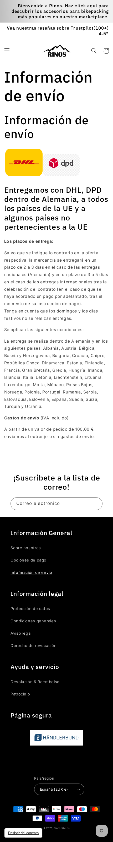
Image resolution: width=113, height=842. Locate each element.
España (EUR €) (54, 789)
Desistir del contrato (23, 833)
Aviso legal (21, 633)
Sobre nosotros (26, 548)
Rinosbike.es (62, 828)
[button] (7, 51)
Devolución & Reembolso (35, 681)
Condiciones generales (33, 621)
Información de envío (31, 572)
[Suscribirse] (96, 503)
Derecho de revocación (33, 645)
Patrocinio (20, 694)
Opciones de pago (29, 560)
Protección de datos (30, 608)
